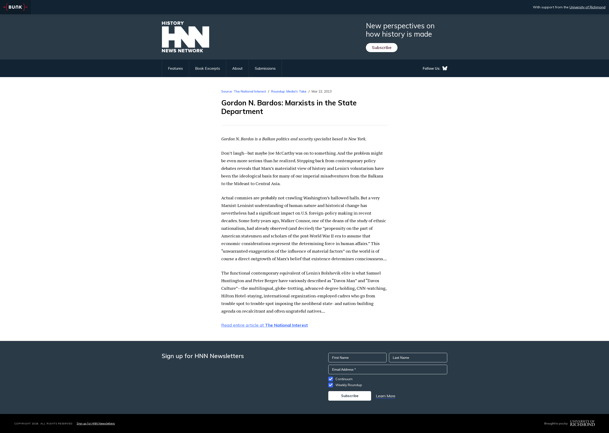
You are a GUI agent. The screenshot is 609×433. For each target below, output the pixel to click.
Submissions (265, 68)
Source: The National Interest (243, 91)
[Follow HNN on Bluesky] (444, 68)
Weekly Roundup (348, 385)
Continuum (344, 379)
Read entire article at (264, 325)
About (237, 68)
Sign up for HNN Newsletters (96, 423)
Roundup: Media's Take (288, 91)
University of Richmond (587, 7)
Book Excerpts (207, 68)
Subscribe (382, 47)
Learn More (385, 396)
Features (175, 68)
